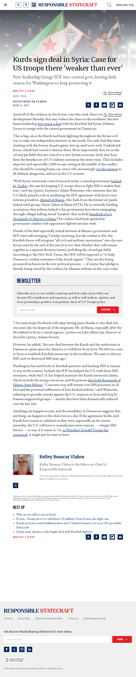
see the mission (107, 168)
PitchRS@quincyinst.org (94, 618)
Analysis (18, 91)
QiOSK (31, 91)
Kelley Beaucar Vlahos (29, 101)
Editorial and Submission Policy (49, 618)
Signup (120, 639)
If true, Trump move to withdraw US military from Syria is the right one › (63, 519)
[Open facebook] (26, 4)
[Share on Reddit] (104, 105)
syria (23, 95)
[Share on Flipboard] (112, 105)
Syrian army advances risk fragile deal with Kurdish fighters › (55, 531)
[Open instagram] (22, 649)
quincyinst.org (125, 4)
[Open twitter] (18, 4)
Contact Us (73, 618)
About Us (8, 618)
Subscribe (106, 309)
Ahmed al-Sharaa (52, 199)
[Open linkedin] (29, 649)
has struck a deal (49, 123)
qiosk (16, 95)
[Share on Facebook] (96, 105)
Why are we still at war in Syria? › (37, 514)
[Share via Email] (120, 105)
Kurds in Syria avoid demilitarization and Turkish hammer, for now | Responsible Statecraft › (68, 525)
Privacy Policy (24, 618)
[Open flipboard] (33, 4)
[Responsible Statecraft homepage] (39, 611)
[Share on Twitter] (88, 105)
